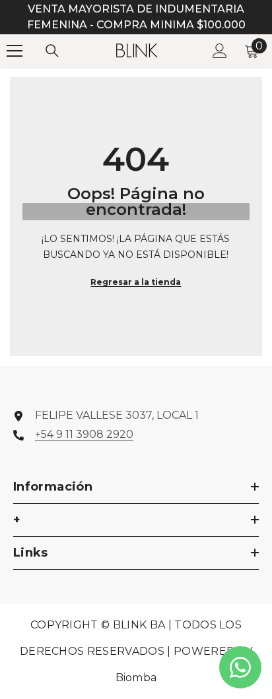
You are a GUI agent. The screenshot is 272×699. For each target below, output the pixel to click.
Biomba (136, 677)
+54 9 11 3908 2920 (84, 434)
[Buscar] (52, 51)
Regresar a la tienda (135, 282)
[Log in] (220, 51)
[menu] (14, 51)
